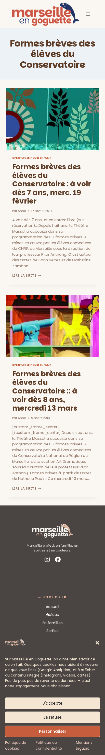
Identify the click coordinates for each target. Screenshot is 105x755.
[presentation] (52, 119)
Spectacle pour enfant (31, 158)
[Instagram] (47, 560)
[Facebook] (58, 560)
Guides (52, 614)
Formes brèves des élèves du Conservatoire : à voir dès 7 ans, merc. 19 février (51, 184)
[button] (97, 642)
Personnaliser (52, 731)
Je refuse (52, 717)
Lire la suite (26, 275)
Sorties (52, 630)
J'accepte (52, 703)
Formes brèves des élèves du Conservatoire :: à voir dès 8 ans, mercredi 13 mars (46, 391)
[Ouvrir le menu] (88, 14)
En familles (53, 622)
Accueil (52, 606)
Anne (22, 211)
